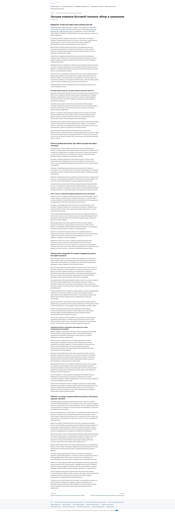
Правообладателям (55, 504)
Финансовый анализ (110, 6)
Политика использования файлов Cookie (95, 502)
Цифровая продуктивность (82, 6)
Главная (52, 13)
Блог (52, 502)
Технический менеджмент (98, 506)
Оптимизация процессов (57, 8)
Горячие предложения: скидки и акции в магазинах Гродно (68, 494)
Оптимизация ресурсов (67, 6)
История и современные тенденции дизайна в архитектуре (107, 494)
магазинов (94, 200)
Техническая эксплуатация (83, 506)
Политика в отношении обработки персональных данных (69, 502)
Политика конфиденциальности (116, 502)
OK (116, 510)
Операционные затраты (97, 6)
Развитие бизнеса (55, 6)
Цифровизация (110, 506)
